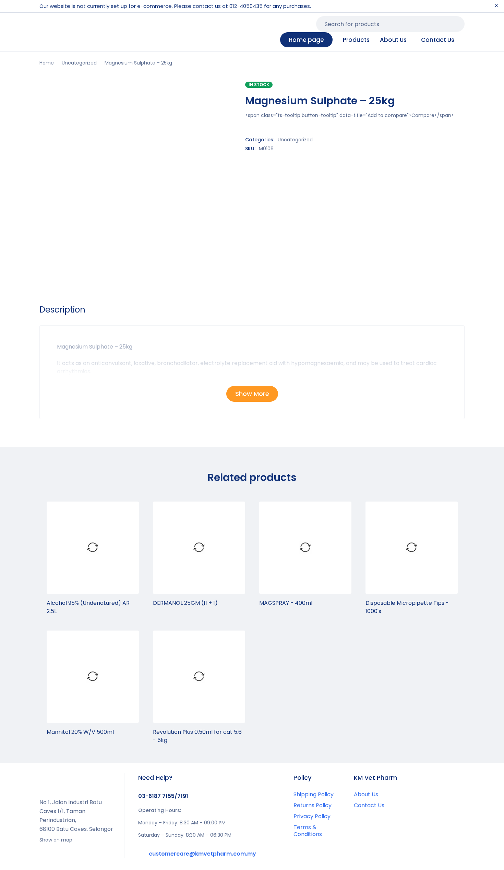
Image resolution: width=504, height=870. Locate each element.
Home (46, 62)
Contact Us (369, 805)
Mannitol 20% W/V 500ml (80, 732)
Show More (252, 393)
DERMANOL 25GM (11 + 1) (185, 603)
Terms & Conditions (307, 830)
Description (62, 310)
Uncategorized (79, 62)
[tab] (62, 310)
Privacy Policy (312, 816)
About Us (366, 794)
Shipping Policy (313, 794)
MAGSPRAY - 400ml (285, 603)
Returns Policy (312, 805)
